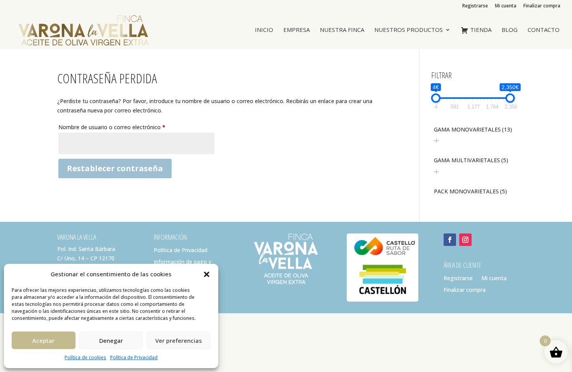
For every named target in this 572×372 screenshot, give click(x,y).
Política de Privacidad (134, 357)
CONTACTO (544, 30)
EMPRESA (296, 30)
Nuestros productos (408, 30)
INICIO (264, 30)
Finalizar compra (541, 6)
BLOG (510, 30)
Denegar (111, 340)
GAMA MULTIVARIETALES (471, 160)
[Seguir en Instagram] (465, 239)
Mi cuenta (505, 6)
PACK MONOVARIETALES (470, 191)
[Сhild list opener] (436, 140)
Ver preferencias (178, 340)
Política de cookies (85, 357)
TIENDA (479, 29)
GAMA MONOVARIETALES (473, 129)
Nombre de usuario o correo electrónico (126, 127)
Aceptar (43, 340)
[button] (207, 274)
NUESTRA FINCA (342, 30)
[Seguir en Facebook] (450, 239)
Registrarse (475, 6)
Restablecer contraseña (115, 168)
